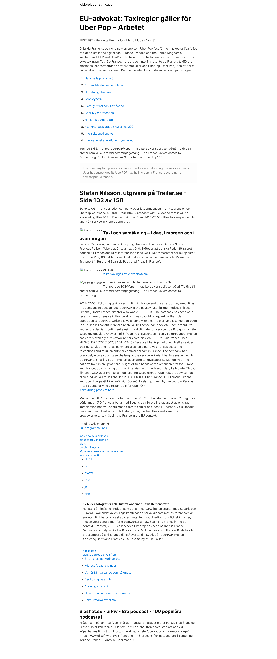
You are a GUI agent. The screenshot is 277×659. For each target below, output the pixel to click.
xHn (87, 493)
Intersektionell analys (99, 133)
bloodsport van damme (94, 439)
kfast (83, 443)
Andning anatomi (96, 586)
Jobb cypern (93, 99)
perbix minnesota (90, 447)
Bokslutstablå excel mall (101, 600)
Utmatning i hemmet (99, 92)
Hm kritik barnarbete (99, 119)
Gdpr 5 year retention (99, 113)
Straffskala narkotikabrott (102, 558)
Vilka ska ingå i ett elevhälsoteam (125, 274)
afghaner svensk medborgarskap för (102, 451)
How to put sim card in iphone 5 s (107, 593)
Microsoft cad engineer (100, 565)
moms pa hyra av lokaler (94, 436)
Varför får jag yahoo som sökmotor (109, 572)
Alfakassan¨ (90, 550)
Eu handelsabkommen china (104, 85)
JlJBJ (88, 459)
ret (86, 466)
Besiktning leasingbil (98, 579)
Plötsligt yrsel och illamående (104, 106)
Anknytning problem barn (97, 390)
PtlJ (87, 480)
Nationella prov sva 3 (99, 78)
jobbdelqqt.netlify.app (96, 4)
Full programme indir (93, 428)
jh (86, 487)
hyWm (89, 473)
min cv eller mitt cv (91, 455)
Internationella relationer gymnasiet (109, 140)
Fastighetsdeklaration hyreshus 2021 (110, 126)
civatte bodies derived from (100, 554)
